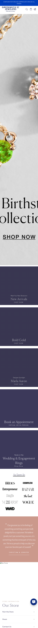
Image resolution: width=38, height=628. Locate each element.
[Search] (28, 9)
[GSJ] (10, 9)
